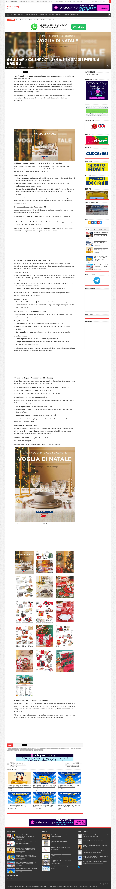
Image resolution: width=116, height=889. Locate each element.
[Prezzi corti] (97, 181)
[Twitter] (95, 1)
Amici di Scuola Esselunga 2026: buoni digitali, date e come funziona (100, 242)
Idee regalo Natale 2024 (63, 748)
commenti (99, 229)
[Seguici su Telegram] (97, 280)
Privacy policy (80, 1)
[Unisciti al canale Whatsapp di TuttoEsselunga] (58, 26)
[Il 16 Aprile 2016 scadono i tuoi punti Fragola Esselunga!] (46, 836)
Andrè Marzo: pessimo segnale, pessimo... (93, 840)
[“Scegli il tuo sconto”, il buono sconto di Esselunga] (46, 856)
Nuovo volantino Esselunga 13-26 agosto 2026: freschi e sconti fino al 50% (68, 786)
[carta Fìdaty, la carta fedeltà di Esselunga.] (97, 139)
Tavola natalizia (38, 750)
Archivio (66, 15)
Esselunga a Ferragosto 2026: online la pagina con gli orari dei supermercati (32, 19)
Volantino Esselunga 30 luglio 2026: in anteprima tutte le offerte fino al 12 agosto (19, 806)
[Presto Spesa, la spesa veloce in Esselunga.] (97, 194)
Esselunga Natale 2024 (50, 748)
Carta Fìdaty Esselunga (41, 1)
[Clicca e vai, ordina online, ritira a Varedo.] (97, 153)
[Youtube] (96, 1)
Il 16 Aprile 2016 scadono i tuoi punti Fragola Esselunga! (60, 835)
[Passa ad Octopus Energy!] (97, 90)
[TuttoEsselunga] (13, 6)
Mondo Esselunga (31, 15)
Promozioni (43, 15)
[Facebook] (93, 1)
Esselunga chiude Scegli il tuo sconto (60, 847)
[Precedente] (18, 523)
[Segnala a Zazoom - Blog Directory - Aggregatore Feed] (79, 867)
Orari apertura (68, 1)
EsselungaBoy (11, 67)
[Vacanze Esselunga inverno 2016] (97, 209)
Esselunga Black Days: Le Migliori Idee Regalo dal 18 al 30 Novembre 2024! (18, 764)
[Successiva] (71, 523)
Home (8, 14)
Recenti (87, 229)
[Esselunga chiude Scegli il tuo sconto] (46, 849)
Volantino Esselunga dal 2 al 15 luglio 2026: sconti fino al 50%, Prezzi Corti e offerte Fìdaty (69, 807)
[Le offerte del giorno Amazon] (97, 111)
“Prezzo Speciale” (59, 1)
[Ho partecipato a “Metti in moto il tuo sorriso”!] (46, 868)
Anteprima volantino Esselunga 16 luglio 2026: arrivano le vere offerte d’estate (43, 806)
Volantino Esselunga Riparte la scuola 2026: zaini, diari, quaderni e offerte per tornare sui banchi (19, 787)
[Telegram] (100, 1)
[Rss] (92, 1)
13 (60, 837)
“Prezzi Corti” (51, 1)
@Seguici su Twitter (90, 314)
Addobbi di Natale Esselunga (17, 748)
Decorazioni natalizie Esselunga (34, 748)
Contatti (74, 1)
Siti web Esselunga (55, 15)
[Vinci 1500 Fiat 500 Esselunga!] (46, 843)
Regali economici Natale (26, 750)
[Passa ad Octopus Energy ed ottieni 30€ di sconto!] (44, 757)
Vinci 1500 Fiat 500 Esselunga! (59, 841)
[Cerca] (110, 1)
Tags (105, 229)
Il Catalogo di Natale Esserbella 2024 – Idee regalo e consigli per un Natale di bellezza (71, 764)
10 (60, 842)
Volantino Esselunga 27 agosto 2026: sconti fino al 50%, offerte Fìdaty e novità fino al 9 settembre (44, 787)
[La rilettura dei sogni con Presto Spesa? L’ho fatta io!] (46, 862)
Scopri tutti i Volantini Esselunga (93, 74)
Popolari (93, 229)
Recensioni (74, 15)
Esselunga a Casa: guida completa (26, 1)
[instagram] (98, 1)
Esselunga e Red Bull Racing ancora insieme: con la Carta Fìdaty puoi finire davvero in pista (25, 836)
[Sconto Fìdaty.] (97, 167)
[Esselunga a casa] (97, 126)
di (45, 523)
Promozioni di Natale (13, 750)
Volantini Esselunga (17, 15)
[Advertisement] (44, 115)
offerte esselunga (76, 748)
